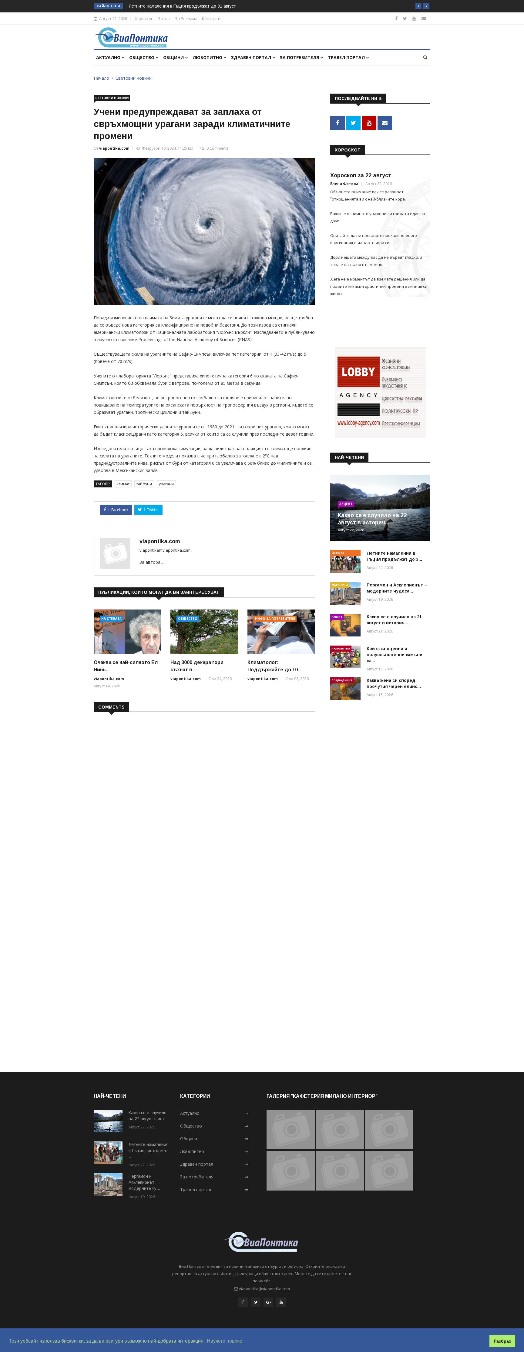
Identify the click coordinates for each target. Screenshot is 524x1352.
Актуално (109, 57)
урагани (166, 484)
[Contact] (424, 18)
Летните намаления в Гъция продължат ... (149, 1150)
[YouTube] (281, 1302)
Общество (142, 57)
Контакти (211, 18)
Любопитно (208, 57)
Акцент (345, 504)
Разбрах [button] (502, 1341)
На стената (111, 618)
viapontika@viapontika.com (164, 550)
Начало (101, 78)
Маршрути (340, 584)
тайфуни (144, 484)
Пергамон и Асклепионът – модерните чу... (144, 1182)
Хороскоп (144, 18)
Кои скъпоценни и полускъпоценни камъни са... (394, 654)
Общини (174, 57)
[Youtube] (414, 18)
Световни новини (134, 78)
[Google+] (268, 1302)
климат (123, 484)
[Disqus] (204, 795)
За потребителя (300, 57)
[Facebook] (396, 18)
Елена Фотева (344, 183)
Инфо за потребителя (275, 618)
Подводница (342, 680)
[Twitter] (405, 18)
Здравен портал (251, 57)
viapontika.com (114, 148)
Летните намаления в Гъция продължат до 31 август (182, 6)
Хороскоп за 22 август (360, 175)
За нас (164, 18)
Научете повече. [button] (225, 1341)
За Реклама (186, 18)
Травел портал (347, 57)
